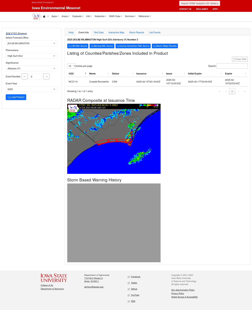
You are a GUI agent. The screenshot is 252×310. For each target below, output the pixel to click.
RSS (133, 301)
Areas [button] (65, 16)
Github (134, 288)
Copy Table (240, 59)
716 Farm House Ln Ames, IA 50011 (93, 280)
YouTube (135, 295)
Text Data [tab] (99, 32)
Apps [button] (54, 16)
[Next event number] (46, 76)
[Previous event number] (25, 76)
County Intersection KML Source (134, 45)
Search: (212, 66)
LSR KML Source (79, 45)
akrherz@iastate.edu (94, 286)
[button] (45, 16)
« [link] (219, 91)
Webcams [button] (144, 16)
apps (215, 9)
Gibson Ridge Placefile (166, 45)
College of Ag (47, 285)
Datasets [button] (77, 16)
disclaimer (202, 9)
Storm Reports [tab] (136, 32)
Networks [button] (99, 16)
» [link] (244, 91)
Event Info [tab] (83, 32)
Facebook (135, 276)
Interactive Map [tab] (116, 32)
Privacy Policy (177, 293)
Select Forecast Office (17, 37)
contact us (185, 9)
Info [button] (88, 16)
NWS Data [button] (114, 16)
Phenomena (12, 50)
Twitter (134, 282)
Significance (12, 62)
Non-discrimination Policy (183, 289)
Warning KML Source (103, 45)
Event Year (11, 83)
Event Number (13, 76)
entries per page (84, 66)
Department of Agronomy (52, 288)
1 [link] (232, 91)
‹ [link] (225, 91)
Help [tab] (71, 32)
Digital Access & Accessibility (184, 296)
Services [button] (129, 16)
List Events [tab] (154, 32)
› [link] (238, 91)
